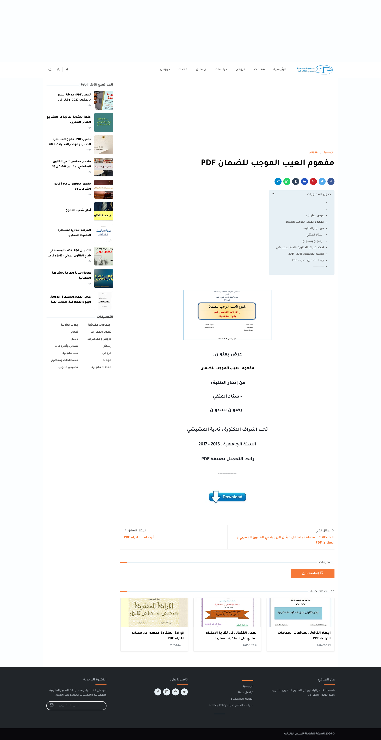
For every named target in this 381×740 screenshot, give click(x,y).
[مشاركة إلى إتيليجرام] (278, 181)
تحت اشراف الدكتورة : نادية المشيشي (300, 247)
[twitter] (184, 691)
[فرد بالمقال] (322, 181)
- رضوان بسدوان (313, 241)
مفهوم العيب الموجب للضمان (304, 222)
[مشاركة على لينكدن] (304, 181)
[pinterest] (175, 691)
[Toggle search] (50, 70)
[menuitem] (280, 70)
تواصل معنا (245, 692)
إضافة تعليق (310, 573)
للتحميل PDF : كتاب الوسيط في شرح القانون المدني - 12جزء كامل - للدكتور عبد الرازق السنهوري (69, 255)
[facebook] (67, 69)
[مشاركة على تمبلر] (295, 181)
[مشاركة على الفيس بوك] (330, 181)
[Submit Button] (51, 706)
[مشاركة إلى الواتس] (286, 181)
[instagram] (166, 691)
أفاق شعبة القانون (78, 210)
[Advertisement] (248, 31)
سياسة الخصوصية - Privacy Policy (231, 705)
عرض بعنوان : (315, 215)
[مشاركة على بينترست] (313, 181)
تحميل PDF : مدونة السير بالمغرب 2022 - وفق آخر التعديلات (74, 100)
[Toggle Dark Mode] (58, 69)
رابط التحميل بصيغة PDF (307, 260)
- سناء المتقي (315, 235)
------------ (318, 267)
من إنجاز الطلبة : (313, 228)
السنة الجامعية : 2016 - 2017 (306, 254)
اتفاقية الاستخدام (242, 699)
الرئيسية (248, 686)
